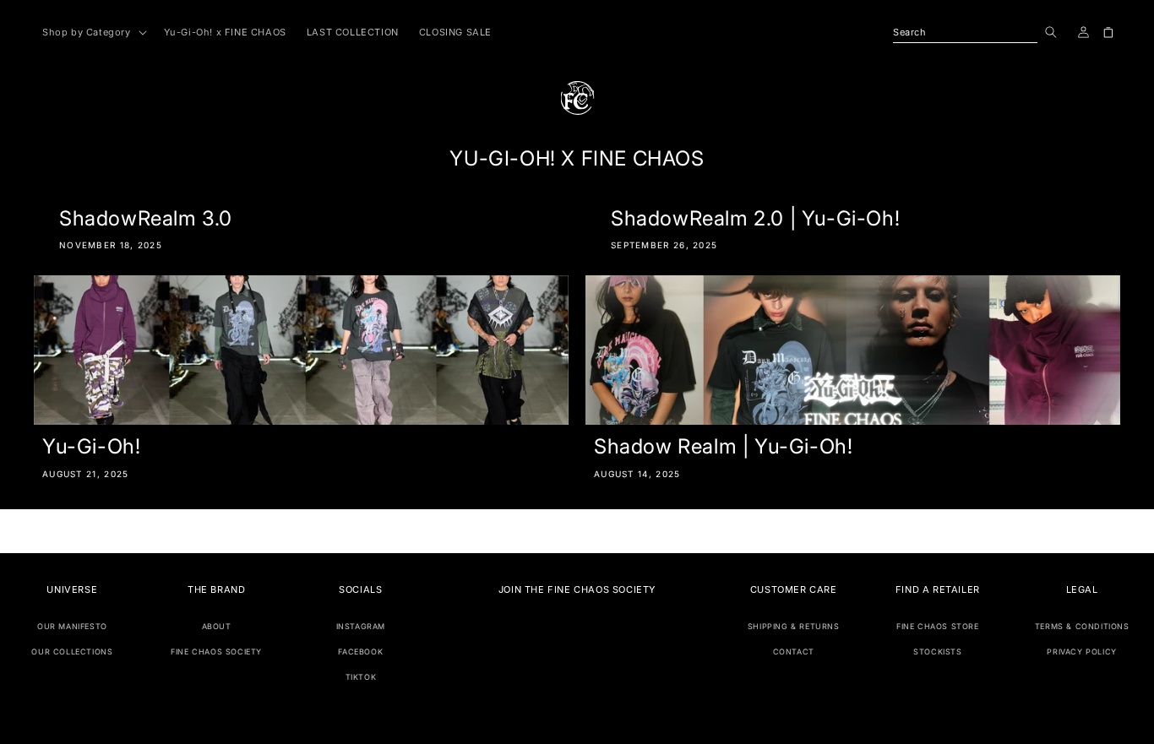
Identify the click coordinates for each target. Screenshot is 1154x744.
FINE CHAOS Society (216, 651)
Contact (793, 651)
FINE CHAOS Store (937, 626)
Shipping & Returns (794, 626)
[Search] (1050, 32)
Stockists (937, 651)
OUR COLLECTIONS (71, 651)
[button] (93, 32)
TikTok (361, 677)
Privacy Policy (1081, 651)
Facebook (360, 651)
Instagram (360, 626)
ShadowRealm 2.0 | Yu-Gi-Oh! (755, 218)
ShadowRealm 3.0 (145, 218)
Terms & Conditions (1082, 626)
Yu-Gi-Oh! (91, 446)
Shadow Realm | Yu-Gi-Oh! (723, 446)
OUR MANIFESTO (72, 626)
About (216, 626)
